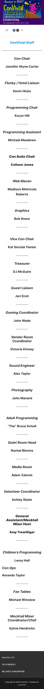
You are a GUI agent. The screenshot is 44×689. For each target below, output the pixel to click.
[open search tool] (22, 30)
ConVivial (11, 20)
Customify (22, 685)
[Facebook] (14, 30)
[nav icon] (7, 30)
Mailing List (8, 657)
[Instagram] (17, 30)
